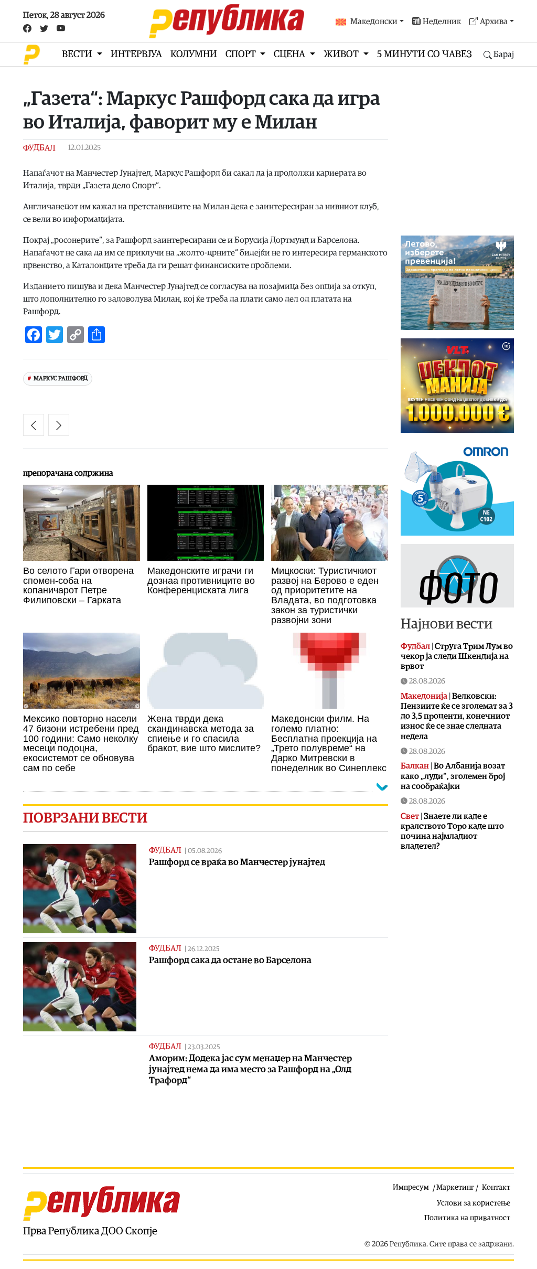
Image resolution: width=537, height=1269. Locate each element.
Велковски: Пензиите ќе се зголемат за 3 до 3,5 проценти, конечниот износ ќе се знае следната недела (457, 716)
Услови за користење (473, 1203)
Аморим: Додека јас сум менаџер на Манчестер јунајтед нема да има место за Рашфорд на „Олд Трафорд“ (250, 1069)
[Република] (226, 21)
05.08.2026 (205, 851)
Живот (342, 54)
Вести (78, 54)
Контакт (496, 1187)
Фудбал (39, 148)
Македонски (374, 21)
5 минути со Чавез (424, 54)
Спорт (241, 54)
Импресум (411, 1187)
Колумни (193, 54)
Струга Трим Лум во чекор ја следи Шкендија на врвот (457, 656)
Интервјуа (136, 54)
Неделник (442, 21)
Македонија (424, 696)
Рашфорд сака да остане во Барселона (230, 960)
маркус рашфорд (61, 378)
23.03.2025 (204, 1047)
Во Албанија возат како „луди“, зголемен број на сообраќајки (453, 776)
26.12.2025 (204, 949)
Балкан (415, 766)
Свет (410, 816)
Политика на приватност (467, 1218)
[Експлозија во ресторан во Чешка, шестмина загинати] (58, 425)
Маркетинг (455, 1187)
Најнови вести (446, 624)
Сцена (290, 54)
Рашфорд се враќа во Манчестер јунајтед (237, 862)
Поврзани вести (85, 818)
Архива (494, 21)
